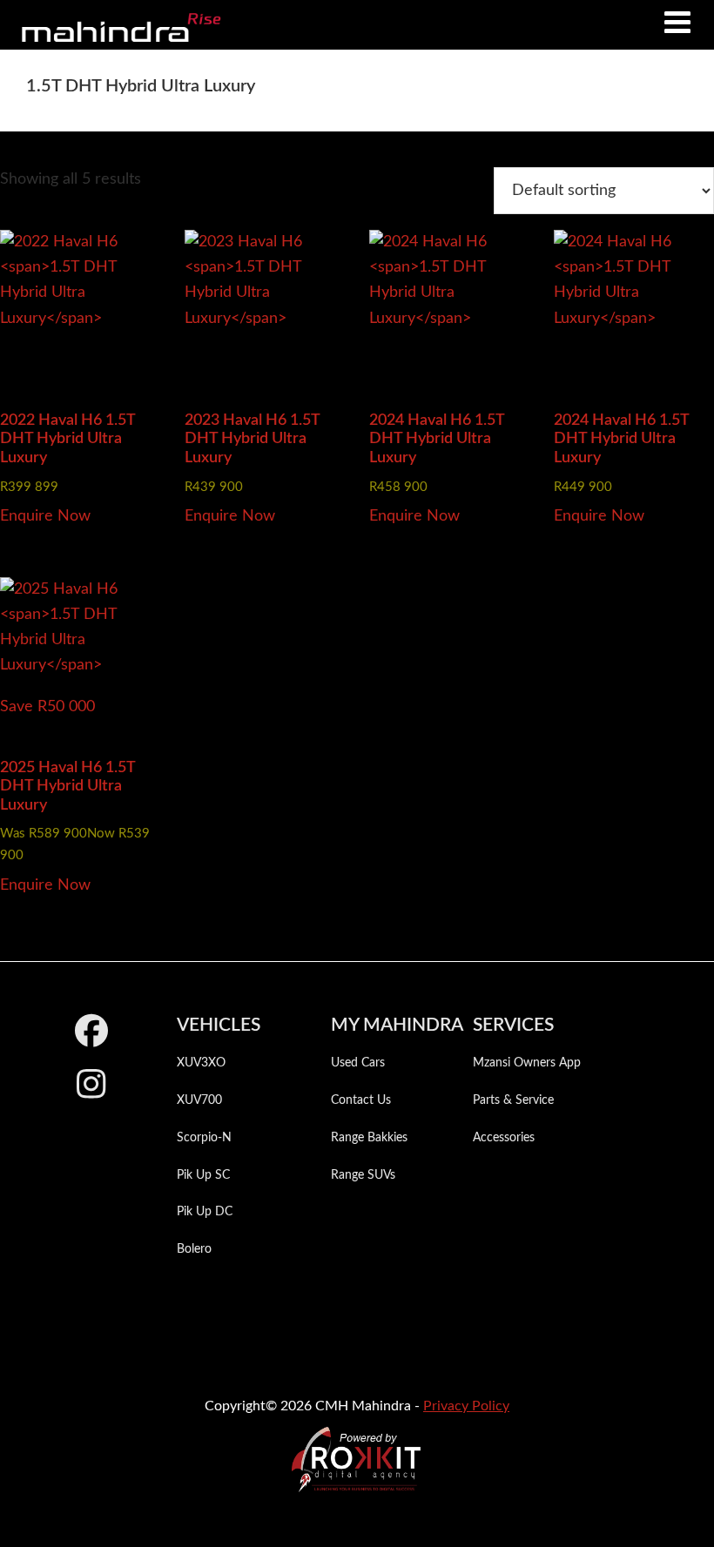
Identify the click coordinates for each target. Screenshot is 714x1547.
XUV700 (199, 1100)
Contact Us (361, 1100)
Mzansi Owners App (527, 1063)
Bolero (194, 1249)
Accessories (504, 1138)
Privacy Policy (466, 1406)
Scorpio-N (204, 1138)
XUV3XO (201, 1063)
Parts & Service (513, 1100)
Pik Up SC (203, 1175)
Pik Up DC (204, 1212)
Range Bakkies (369, 1138)
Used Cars (358, 1063)
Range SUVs (363, 1175)
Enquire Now (45, 516)
